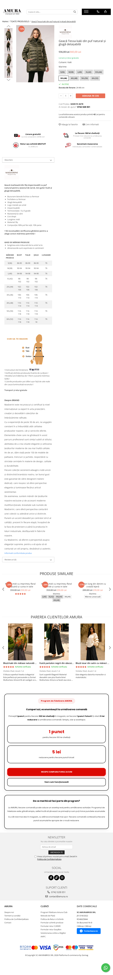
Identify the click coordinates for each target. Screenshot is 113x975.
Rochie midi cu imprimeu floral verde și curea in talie (56, 585)
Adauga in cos (90, 95)
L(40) (80, 72)
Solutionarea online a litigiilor (53, 933)
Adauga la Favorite (69, 124)
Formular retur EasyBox (51, 929)
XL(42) (88, 72)
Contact (7, 922)
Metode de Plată (48, 915)
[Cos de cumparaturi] (105, 12)
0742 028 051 (58, 892)
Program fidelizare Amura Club (54, 912)
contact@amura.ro (58, 896)
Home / (6, 21)
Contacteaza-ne (91, 931)
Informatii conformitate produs (18, 553)
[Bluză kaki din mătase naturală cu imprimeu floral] (20, 642)
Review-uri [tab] (10, 559)
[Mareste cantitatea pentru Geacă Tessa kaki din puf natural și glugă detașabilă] (70, 95)
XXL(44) (98, 72)
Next (8, 79)
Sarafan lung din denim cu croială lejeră (93, 585)
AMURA (8, 906)
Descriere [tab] (9, 160)
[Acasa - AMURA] (12, 12)
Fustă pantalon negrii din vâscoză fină (58, 663)
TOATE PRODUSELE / (20, 21)
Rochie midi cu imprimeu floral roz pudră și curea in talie (20, 585)
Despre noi (9, 912)
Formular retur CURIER (50, 926)
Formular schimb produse (52, 922)
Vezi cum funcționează (56, 782)
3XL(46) (63, 78)
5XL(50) (84, 78)
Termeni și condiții (12, 915)
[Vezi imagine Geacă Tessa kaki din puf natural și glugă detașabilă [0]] (8, 34)
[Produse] (86, 12)
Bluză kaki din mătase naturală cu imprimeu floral (28, 663)
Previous (8, 26)
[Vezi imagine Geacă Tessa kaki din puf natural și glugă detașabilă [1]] (8, 47)
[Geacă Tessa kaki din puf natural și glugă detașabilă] (35, 53)
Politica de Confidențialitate (49, 859)
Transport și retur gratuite (15, 390)
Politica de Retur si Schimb (52, 919)
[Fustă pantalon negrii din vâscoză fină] (56, 642)
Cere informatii (92, 124)
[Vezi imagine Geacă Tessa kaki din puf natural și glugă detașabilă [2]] (8, 59)
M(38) (71, 72)
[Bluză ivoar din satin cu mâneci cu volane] (93, 642)
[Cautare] (74, 11)
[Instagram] (62, 877)
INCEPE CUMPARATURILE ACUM (56, 771)
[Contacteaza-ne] (98, 12)
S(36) (62, 72)
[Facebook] (51, 877)
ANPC (43, 936)
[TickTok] (56, 877)
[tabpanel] (35, 53)
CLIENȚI (45, 906)
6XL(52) (95, 78)
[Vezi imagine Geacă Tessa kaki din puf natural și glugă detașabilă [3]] (8, 72)
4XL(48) (74, 78)
